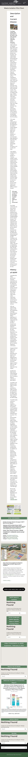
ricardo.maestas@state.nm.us (9, 574)
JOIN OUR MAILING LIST (14, 589)
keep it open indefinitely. (14, 528)
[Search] (19, 613)
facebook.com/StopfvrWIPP (12, 536)
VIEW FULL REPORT (14, 713)
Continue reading (7, 580)
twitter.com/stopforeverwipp (11, 537)
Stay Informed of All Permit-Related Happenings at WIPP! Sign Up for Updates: (12, 564)
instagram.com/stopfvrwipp (12, 538)
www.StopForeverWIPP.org (12, 535)
